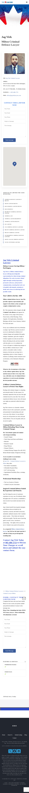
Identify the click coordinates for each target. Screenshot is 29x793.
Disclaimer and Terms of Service (14, 741)
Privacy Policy (5, 741)
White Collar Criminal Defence (14, 239)
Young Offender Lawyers (12, 242)
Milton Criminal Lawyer (12, 232)
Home (3, 735)
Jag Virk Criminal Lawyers (13, 78)
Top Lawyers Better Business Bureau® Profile (16, 743)
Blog (26, 735)
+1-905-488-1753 (13, 92)
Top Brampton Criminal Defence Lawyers (14, 236)
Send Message (9, 651)
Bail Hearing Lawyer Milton (13, 206)
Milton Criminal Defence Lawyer (15, 229)
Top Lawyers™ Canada (17, 782)
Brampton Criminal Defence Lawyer (13, 212)
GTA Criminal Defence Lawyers (14, 227)
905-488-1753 (11, 542)
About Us (10, 735)
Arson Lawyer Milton (11, 203)
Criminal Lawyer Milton (12, 221)
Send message (9, 140)
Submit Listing (18, 735)
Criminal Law (9, 215)
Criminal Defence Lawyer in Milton (13, 200)
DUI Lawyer (8, 224)
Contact (14, 738)
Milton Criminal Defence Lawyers (14, 591)
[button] (14, 161)
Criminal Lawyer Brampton (13, 218)
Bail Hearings (9, 209)
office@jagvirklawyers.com (14, 95)
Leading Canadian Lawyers (11, 784)
